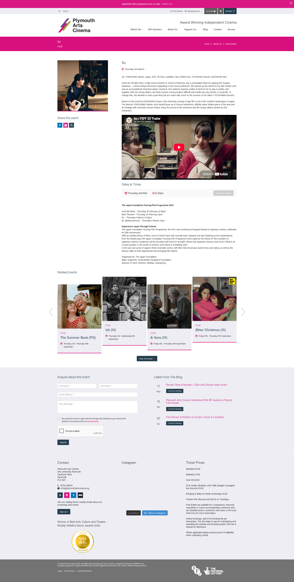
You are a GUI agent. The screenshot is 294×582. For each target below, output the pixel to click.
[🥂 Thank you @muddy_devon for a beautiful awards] (140, 504)
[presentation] (80, 431)
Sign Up (63, 511)
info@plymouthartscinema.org (75, 488)
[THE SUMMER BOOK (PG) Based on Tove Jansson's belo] (140, 472)
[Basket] (220, 11)
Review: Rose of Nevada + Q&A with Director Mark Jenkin (196, 384)
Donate (229, 11)
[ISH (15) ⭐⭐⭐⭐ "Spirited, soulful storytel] (127, 472)
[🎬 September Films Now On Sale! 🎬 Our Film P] (127, 488)
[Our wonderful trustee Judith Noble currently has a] (153, 504)
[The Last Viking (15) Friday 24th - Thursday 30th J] (140, 496)
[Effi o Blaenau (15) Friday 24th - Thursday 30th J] (153, 496)
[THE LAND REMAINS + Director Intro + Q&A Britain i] (127, 480)
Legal (59, 571)
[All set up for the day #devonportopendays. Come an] (166, 496)
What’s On (135, 29)
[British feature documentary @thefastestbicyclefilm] (166, 480)
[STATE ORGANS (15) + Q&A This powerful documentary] (140, 488)
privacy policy (93, 421)
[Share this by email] (65, 125)
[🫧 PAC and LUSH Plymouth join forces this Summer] (127, 504)
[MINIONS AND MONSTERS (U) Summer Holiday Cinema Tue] (166, 488)
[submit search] (59, 11)
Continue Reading (174, 391)
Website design (133, 566)
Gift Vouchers (155, 29)
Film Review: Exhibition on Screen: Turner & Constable (195, 417)
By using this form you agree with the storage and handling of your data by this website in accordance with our (94, 419)
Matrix (144, 566)
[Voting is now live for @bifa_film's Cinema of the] (140, 480)
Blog (205, 29)
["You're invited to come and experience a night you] (153, 480)
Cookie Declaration (84, 571)
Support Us (190, 29)
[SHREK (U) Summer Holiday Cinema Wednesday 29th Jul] (153, 488)
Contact (218, 29)
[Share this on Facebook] (59, 125)
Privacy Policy (69, 571)
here (193, 513)
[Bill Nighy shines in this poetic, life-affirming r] (166, 504)
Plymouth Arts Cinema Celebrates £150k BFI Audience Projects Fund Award (199, 401)
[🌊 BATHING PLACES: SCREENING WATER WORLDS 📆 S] (153, 472)
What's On (167, 3)
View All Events (146, 358)
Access (231, 29)
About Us (172, 29)
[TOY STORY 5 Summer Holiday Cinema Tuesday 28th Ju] (127, 496)
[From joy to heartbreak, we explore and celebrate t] (166, 472)
